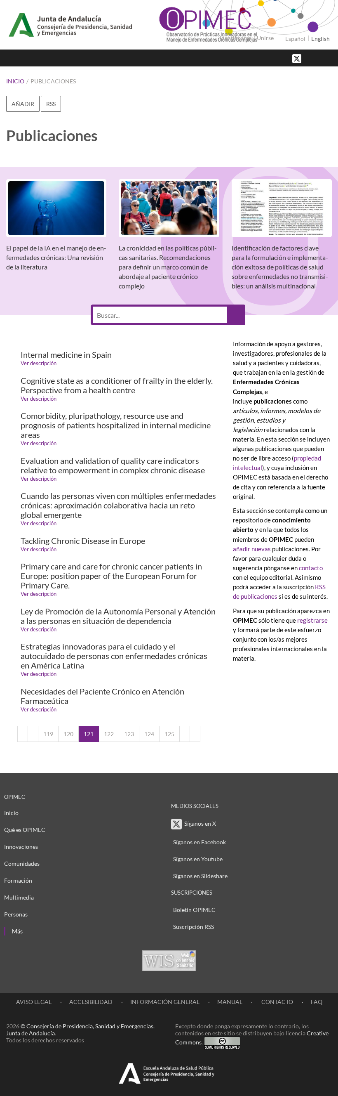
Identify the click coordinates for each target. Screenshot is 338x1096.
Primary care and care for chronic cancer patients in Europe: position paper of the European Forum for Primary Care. (111, 576)
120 (68, 733)
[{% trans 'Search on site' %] (328, 58)
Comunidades (22, 863)
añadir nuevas (252, 549)
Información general (165, 1001)
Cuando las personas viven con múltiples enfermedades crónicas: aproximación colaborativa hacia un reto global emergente (118, 505)
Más (17, 931)
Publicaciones (53, 81)
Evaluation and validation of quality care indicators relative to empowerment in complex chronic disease (113, 465)
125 (169, 733)
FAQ (316, 1001)
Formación (18, 880)
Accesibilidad (91, 1001)
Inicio (15, 81)
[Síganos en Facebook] (311, 58)
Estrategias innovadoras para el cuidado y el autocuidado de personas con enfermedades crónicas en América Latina (114, 656)
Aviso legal (34, 1001)
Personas (16, 914)
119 (48, 733)
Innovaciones (21, 846)
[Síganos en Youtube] (319, 58)
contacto (311, 568)
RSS (51, 103)
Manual (229, 1001)
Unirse (265, 37)
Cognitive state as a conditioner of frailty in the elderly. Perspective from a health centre (117, 385)
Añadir (23, 103)
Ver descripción (38, 363)
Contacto (276, 1001)
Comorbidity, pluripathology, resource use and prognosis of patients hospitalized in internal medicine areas (116, 425)
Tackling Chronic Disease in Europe (83, 541)
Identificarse (235, 37)
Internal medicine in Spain (66, 354)
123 (129, 733)
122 (109, 733)
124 (149, 733)
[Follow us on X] (297, 58)
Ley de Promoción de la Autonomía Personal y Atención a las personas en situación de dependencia (118, 616)
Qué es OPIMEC (24, 829)
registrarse (312, 620)
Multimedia (19, 897)
